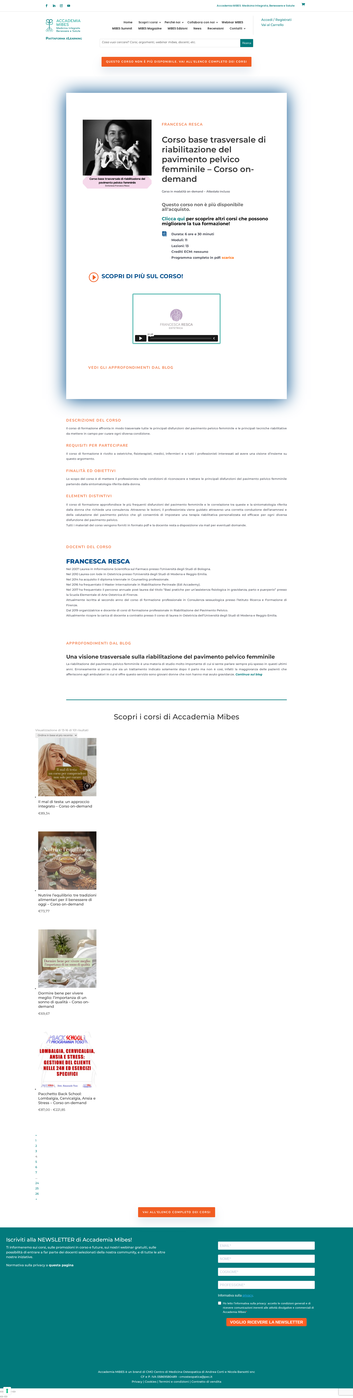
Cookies (150, 1381)
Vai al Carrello (272, 25)
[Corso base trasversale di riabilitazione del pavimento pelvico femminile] (117, 187)
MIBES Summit (122, 28)
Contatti (236, 28)
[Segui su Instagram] (61, 6)
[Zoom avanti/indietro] (1, 1391)
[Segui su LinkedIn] (54, 6)
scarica (228, 258)
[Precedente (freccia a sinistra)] (1, 1396)
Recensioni (215, 28)
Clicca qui (173, 219)
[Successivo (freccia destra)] (5, 1396)
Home (128, 22)
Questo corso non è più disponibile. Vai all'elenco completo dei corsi (176, 62)
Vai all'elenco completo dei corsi (177, 1212)
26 (37, 1194)
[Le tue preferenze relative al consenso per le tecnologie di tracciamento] (7, 1391)
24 (37, 1183)
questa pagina (61, 1265)
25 (37, 1188)
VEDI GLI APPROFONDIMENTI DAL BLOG (130, 367)
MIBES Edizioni (177, 28)
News (197, 28)
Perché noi (172, 22)
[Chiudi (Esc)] (14, 1391)
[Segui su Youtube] (68, 6)
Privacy (137, 1381)
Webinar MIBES (232, 22)
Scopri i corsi (148, 22)
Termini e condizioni (174, 1381)
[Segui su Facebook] (46, 6)
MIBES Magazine (150, 28)
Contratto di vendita (206, 1381)
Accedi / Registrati (276, 20)
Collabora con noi (200, 22)
